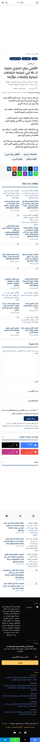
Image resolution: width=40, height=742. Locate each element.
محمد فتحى (31, 88)
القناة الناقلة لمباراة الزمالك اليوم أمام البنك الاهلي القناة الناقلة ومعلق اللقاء (30, 282)
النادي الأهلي (30, 159)
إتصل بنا (7, 727)
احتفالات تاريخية (29, 154)
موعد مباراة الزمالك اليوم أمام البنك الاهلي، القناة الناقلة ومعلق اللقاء (10, 256)
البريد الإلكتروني (32, 391)
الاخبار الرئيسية (15, 59)
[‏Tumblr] (20, 169)
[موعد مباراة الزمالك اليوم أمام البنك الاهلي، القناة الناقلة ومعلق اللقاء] (10, 247)
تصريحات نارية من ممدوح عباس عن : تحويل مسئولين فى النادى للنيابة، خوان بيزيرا (30, 257)
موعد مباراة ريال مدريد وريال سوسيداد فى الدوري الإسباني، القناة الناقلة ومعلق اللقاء (11, 204)
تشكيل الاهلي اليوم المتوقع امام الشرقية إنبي (12, 330)
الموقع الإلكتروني (33, 400)
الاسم (36, 381)
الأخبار (27, 54)
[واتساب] (36, 173)
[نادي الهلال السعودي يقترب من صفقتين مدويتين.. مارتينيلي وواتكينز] (10, 272)
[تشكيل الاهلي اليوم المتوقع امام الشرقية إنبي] (10, 321)
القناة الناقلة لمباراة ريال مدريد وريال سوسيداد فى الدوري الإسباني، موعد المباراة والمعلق (30, 204)
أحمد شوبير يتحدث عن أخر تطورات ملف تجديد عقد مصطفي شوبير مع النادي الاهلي (10, 306)
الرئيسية (33, 54)
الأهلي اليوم (26, 59)
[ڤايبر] (25, 173)
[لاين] (20, 173)
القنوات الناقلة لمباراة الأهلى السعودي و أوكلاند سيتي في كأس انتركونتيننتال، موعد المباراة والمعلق (30, 232)
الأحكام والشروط (17, 727)
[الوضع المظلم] (7, 3)
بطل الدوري (16, 159)
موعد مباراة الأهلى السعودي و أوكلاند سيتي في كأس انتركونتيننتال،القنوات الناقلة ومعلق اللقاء (13, 574)
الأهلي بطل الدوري (11, 154)
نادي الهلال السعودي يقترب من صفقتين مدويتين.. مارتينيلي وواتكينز (12, 282)
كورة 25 (4, 723)
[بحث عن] (3, 3)
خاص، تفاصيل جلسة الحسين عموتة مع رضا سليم (30, 305)
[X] (30, 169)
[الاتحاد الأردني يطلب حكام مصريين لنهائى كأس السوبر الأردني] (29, 321)
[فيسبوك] (36, 169)
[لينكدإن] (25, 169)
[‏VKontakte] (9, 169)
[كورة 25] (20, 2)
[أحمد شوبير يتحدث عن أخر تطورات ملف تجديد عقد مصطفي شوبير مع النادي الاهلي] (10, 296)
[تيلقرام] (30, 173)
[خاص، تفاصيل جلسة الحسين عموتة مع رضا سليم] (29, 296)
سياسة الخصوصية (29, 727)
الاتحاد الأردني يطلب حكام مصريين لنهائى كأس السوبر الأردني (29, 330)
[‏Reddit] (14, 169)
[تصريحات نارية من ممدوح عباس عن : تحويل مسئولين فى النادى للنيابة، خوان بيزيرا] (29, 247)
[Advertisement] (20, 28)
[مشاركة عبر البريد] (14, 173)
